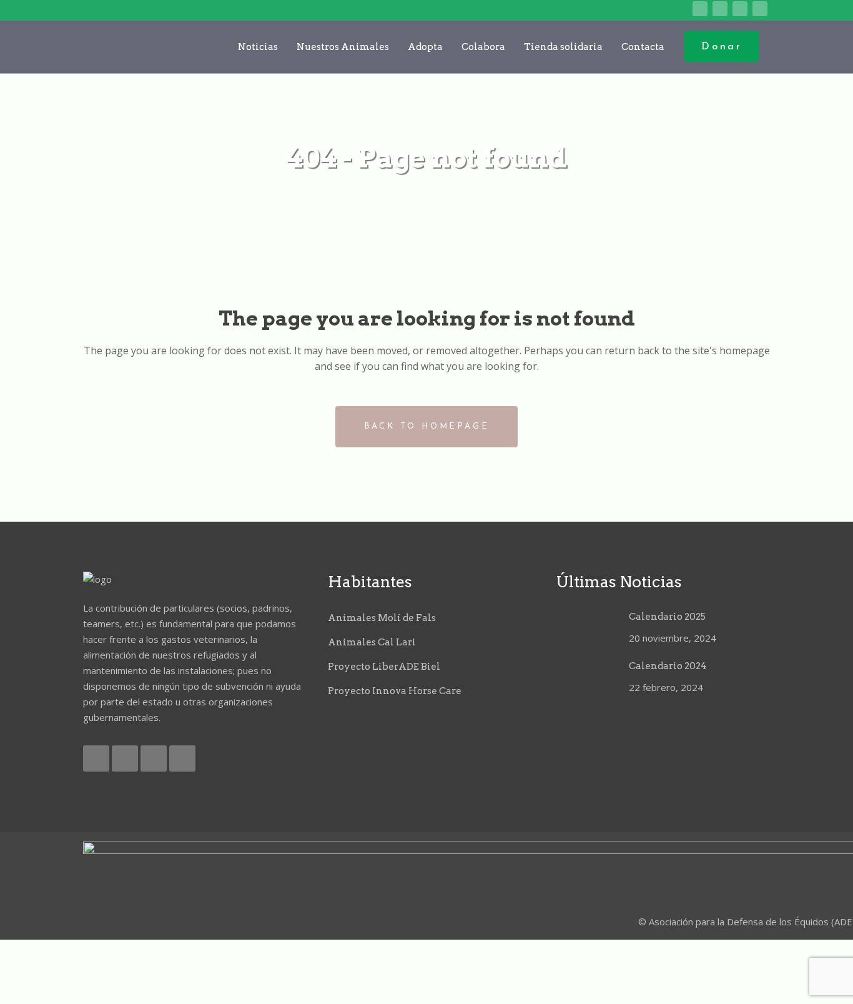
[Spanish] (681, 9)
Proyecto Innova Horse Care (394, 691)
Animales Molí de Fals (382, 618)
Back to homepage (427, 426)
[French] (642, 9)
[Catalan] (603, 9)
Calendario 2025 (667, 616)
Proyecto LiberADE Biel (384, 666)
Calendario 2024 (668, 666)
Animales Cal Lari (372, 642)
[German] (662, 9)
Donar (721, 47)
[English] (623, 9)
